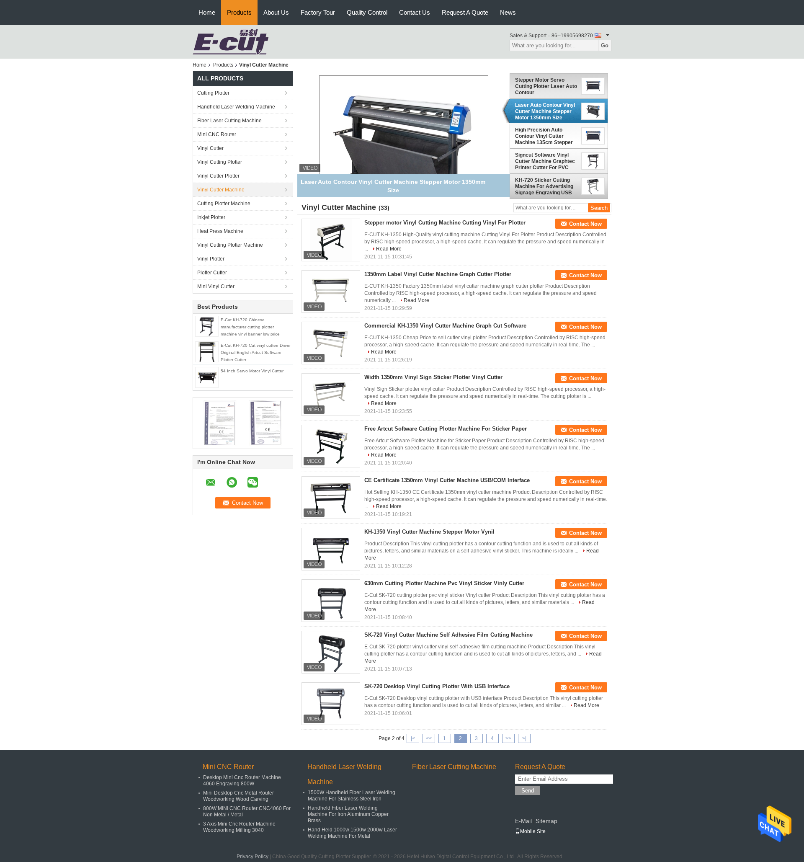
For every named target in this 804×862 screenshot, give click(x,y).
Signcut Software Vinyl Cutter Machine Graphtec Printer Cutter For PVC (545, 161)
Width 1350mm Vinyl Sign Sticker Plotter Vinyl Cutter (433, 377)
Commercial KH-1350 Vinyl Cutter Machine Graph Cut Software (445, 326)
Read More (389, 249)
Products (239, 12)
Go (604, 45)
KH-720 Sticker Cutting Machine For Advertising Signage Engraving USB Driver (544, 186)
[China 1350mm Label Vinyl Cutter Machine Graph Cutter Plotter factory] (331, 291)
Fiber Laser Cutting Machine (229, 121)
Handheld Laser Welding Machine (236, 107)
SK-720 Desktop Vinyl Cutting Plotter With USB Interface (437, 686)
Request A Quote (465, 12)
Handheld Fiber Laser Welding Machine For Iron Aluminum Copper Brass (348, 814)
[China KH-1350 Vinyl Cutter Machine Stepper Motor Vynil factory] (331, 549)
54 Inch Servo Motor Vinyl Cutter (252, 371)
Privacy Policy (252, 856)
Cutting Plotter (213, 93)
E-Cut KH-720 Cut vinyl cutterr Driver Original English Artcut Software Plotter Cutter (256, 352)
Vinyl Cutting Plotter (219, 162)
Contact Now (585, 224)
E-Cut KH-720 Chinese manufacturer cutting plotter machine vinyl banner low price (250, 326)
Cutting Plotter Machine (223, 203)
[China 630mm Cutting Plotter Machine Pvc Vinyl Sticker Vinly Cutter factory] (331, 600)
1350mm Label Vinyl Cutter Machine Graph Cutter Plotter (437, 274)
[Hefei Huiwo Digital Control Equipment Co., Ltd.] (230, 41)
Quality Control (367, 12)
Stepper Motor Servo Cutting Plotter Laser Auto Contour (546, 86)
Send (527, 790)
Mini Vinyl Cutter (215, 286)
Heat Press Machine (220, 231)
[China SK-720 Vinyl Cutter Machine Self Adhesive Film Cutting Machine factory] (331, 652)
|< (413, 738)
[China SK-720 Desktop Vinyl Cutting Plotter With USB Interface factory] (331, 703)
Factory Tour (318, 12)
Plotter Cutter (212, 273)
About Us (276, 12)
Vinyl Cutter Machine (221, 190)
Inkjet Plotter (211, 217)
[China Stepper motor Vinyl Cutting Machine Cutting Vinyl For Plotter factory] (331, 240)
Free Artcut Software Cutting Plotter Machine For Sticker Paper (445, 429)
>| (524, 738)
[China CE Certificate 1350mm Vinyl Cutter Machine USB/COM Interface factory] (331, 497)
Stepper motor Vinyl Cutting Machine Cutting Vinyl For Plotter (445, 222)
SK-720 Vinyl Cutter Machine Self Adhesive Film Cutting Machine (448, 635)
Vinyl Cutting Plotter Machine (230, 245)
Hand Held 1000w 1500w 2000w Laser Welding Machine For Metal (352, 833)
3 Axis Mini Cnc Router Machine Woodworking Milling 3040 (239, 827)
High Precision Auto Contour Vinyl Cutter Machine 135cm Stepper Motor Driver (544, 136)
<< (429, 738)
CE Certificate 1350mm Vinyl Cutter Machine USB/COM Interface (447, 480)
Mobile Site (533, 831)
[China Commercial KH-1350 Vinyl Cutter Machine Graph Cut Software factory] (331, 343)
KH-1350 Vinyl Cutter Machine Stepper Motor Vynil (429, 532)
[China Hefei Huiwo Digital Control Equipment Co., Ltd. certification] (220, 423)
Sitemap (546, 821)
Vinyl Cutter (210, 148)
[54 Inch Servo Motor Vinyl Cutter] (207, 377)
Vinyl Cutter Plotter (218, 176)
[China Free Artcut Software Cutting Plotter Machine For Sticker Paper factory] (331, 446)
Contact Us (414, 12)
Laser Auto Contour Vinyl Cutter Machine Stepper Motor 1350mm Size (545, 111)
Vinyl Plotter (210, 259)
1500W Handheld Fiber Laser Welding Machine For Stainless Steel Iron (351, 796)
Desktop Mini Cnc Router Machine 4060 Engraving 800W (242, 780)
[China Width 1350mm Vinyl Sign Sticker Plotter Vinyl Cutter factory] (331, 394)
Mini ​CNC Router (216, 134)
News (508, 12)
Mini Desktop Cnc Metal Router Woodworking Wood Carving (238, 796)
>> (508, 738)
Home (206, 12)
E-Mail (523, 821)
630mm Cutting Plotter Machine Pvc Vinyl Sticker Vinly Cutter (444, 583)
